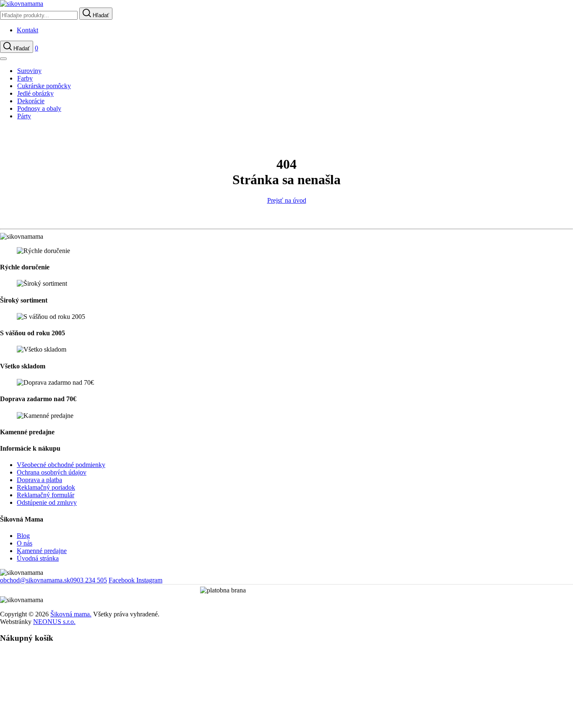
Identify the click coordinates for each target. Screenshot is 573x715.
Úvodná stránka (38, 558)
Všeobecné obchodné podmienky (61, 464)
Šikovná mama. (70, 614)
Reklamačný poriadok (46, 487)
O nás (24, 543)
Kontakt (27, 30)
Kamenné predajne (42, 550)
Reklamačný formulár (45, 494)
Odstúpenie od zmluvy (47, 502)
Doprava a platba (39, 479)
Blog (23, 535)
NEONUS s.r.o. (54, 621)
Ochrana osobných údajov (51, 472)
